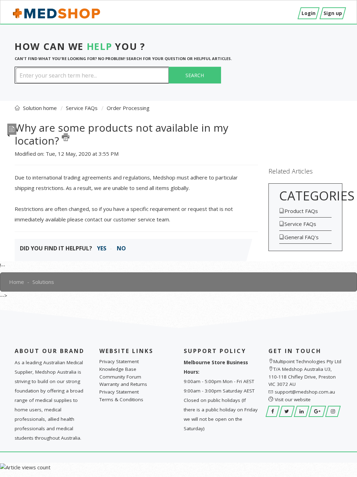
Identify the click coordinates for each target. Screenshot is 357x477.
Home (16, 281)
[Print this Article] (65, 137)
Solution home (40, 107)
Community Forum (120, 377)
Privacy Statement (119, 361)
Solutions (43, 281)
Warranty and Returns (123, 384)
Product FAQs (301, 210)
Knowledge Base (117, 369)
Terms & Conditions (121, 399)
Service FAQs (82, 107)
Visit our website (293, 399)
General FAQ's (301, 237)
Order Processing (128, 107)
